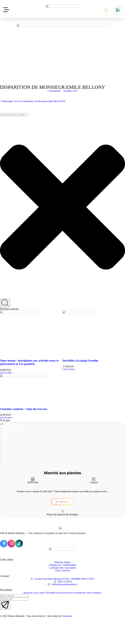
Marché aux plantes (62, 473)
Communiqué (54, 91)
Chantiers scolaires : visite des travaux (23, 409)
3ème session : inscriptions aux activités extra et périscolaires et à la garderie (29, 362)
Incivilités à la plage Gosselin (80, 360)
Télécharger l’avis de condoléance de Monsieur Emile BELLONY (33, 101)
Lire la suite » (6, 372)
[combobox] (14, 114)
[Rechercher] (5, 303)
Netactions (67, 616)
